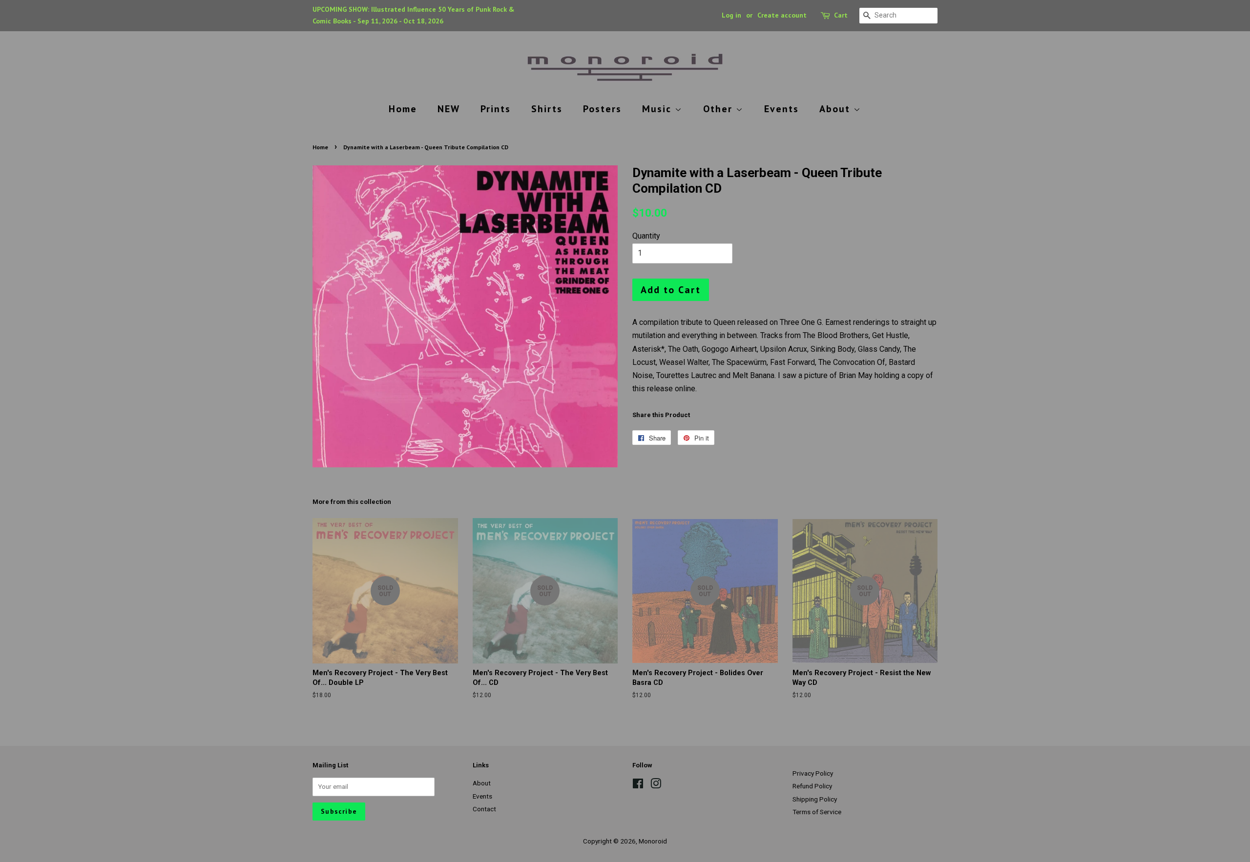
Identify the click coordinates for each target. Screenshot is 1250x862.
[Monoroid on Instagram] (655, 785)
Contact (484, 809)
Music (658, 108)
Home (403, 108)
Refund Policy (812, 786)
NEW (449, 108)
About (836, 108)
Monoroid (653, 841)
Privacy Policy (812, 773)
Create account (782, 15)
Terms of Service (816, 812)
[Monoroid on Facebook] (638, 785)
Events (781, 108)
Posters (602, 108)
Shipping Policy (814, 799)
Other (719, 108)
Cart (841, 15)
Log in (731, 15)
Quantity (646, 236)
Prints (495, 108)
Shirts (546, 108)
